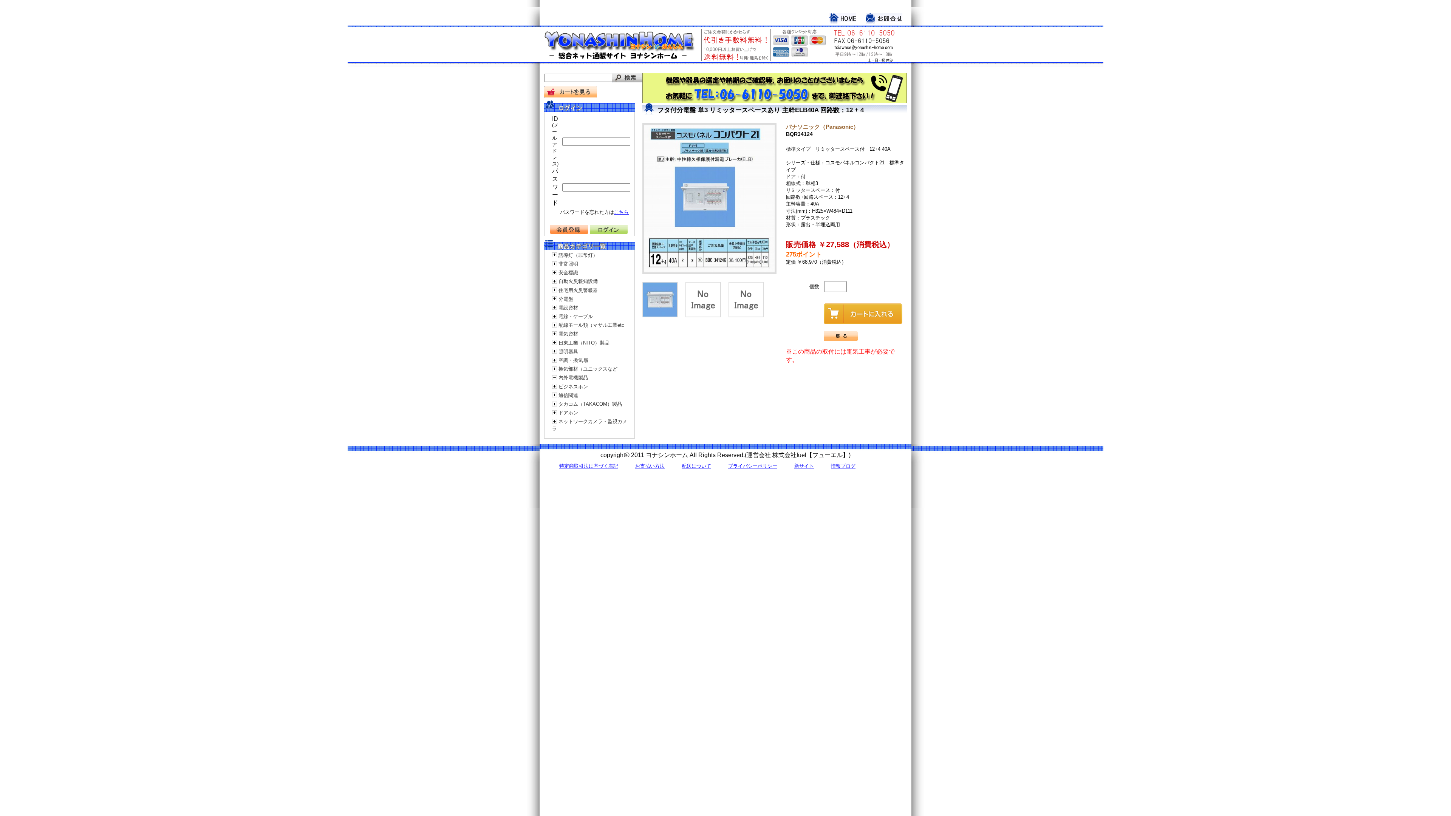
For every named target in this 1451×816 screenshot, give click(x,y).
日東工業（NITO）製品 (583, 343)
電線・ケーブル (575, 316)
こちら (621, 212)
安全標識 (568, 272)
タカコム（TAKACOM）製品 (590, 404)
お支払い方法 (650, 466)
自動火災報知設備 (578, 281)
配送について (696, 466)
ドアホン (568, 413)
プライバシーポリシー (752, 466)
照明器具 (568, 351)
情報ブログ (843, 466)
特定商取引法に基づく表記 (588, 466)
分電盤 (565, 299)
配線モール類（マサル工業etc (591, 325)
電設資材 (568, 308)
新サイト (804, 466)
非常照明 (568, 264)
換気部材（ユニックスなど (587, 369)
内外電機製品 (573, 377)
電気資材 (568, 334)
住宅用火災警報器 (578, 290)
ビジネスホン (573, 386)
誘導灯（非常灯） (578, 255)
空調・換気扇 (573, 360)
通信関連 (568, 395)
